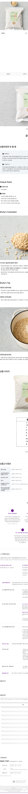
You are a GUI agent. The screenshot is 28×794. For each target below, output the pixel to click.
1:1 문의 (25, 699)
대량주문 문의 (4, 772)
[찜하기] (26, 33)
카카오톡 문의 (4, 765)
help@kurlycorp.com (7, 775)
